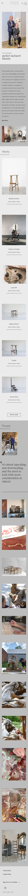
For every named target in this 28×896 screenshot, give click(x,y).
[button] (25, 3)
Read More (5, 120)
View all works (14, 414)
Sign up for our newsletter (10, 882)
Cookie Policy (7, 874)
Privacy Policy (7, 870)
